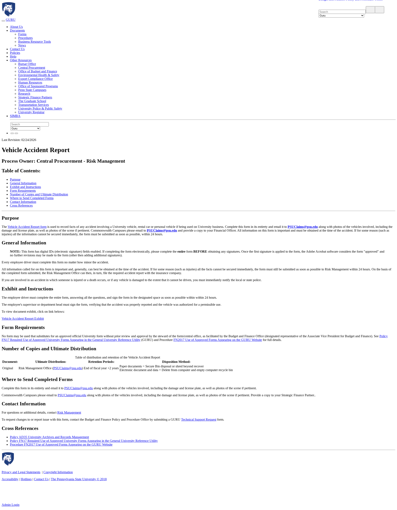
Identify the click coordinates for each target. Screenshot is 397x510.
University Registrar (31, 112)
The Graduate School (32, 101)
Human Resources (30, 82)
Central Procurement (31, 67)
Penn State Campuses (32, 90)
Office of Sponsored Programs (38, 86)
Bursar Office (27, 64)
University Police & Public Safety (40, 108)
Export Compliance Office (35, 78)
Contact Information (23, 202)
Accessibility (10, 479)
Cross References (21, 205)
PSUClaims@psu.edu (67, 368)
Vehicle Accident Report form (27, 226)
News (22, 45)
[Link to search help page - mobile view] (381, 10)
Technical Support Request (198, 419)
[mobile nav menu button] (3, 20)
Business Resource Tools (34, 41)
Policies (15, 52)
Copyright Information (58, 472)
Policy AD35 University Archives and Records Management (49, 437)
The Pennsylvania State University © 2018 (79, 479)
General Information (23, 183)
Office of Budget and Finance (37, 71)
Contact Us (17, 49)
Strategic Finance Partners (35, 97)
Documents (17, 30)
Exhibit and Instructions (25, 187)
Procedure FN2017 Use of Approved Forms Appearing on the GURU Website (61, 444)
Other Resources (21, 60)
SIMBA (15, 116)
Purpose (15, 179)
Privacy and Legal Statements (21, 472)
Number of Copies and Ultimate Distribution (39, 194)
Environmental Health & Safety (38, 75)
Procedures (25, 38)
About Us (16, 26)
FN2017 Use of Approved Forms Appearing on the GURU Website (217, 340)
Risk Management (69, 412)
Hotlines (26, 479)
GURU (11, 19)
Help (13, 56)
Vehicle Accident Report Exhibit (23, 318)
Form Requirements (23, 190)
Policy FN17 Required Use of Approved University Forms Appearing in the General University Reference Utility (84, 441)
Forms (22, 34)
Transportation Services (33, 104)
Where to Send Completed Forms (32, 198)
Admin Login (10, 504)
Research (24, 93)
